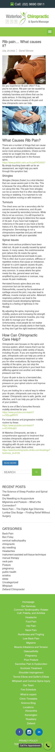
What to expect (28, 694)
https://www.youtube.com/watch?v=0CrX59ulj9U (18, 427)
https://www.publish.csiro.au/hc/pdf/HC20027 (23, 162)
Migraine (31, 642)
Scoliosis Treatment (31, 668)
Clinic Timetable (28, 698)
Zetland (31, 723)
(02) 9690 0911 (33, 4)
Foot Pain (31, 621)
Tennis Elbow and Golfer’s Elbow (31, 676)
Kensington (31, 715)
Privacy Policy (28, 740)
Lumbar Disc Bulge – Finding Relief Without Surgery (26, 514)
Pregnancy (31, 655)
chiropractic (8, 544)
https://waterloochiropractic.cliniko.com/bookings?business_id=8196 (26, 451)
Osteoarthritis (31, 651)
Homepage (28, 602)
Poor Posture (31, 659)
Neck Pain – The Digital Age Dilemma (23, 509)
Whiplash (7, 585)
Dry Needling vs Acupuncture (18, 498)
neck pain (7, 561)
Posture (6, 565)
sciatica (6, 575)
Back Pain (7, 533)
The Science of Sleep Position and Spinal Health (25, 493)
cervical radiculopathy (14, 540)
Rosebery (31, 719)
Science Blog (28, 703)
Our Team (28, 685)
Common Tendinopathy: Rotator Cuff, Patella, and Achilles (31, 611)
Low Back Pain (31, 638)
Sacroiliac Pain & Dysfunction (31, 664)
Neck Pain (31, 630)
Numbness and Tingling (31, 634)
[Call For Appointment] (48, 745)
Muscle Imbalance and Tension (31, 647)
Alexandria (31, 710)
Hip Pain (31, 626)
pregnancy (8, 568)
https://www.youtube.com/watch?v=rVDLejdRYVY (18, 414)
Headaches (8, 551)
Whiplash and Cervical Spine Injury (31, 681)
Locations (28, 707)
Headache (31, 617)
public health (9, 572)
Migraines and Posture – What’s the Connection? (21, 503)
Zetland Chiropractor (13, 589)
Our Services (28, 606)
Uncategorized (10, 582)
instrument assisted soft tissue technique (24, 554)
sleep (5, 578)
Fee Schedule (28, 689)
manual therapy (10, 558)
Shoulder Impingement (31, 672)
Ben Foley (7, 537)
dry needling (9, 547)
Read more (10, 462)
